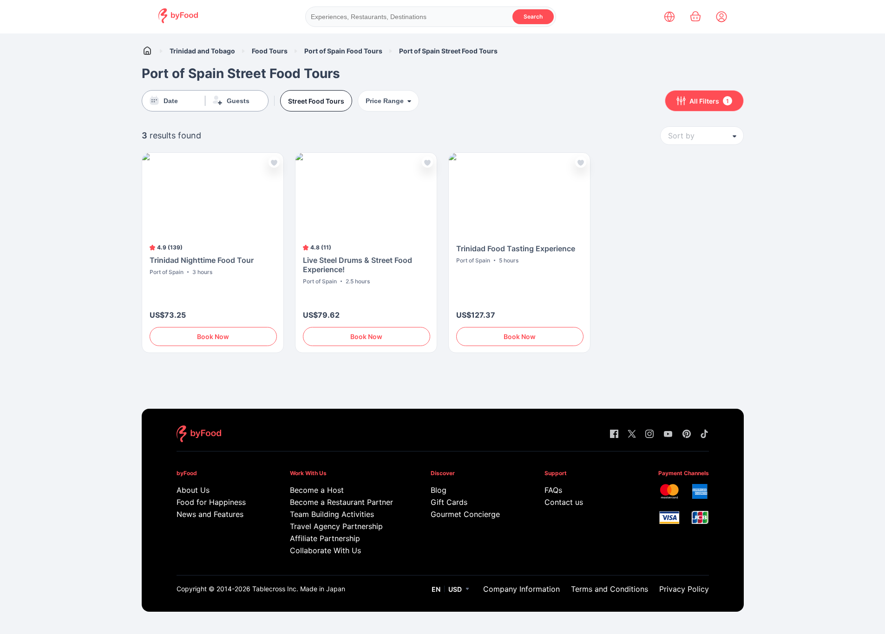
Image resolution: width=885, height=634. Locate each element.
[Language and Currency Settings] (669, 16)
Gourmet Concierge (465, 514)
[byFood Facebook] (614, 434)
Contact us (563, 502)
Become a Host (317, 490)
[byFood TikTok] (704, 434)
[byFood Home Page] (178, 21)
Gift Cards (449, 502)
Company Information (521, 589)
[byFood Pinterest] (686, 434)
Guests (238, 101)
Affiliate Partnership (325, 538)
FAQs (553, 490)
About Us (193, 490)
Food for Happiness (211, 502)
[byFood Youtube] (668, 434)
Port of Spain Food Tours (343, 51)
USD (455, 589)
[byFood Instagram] (649, 434)
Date (171, 101)
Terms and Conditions (609, 589)
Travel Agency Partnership (336, 526)
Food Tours (270, 51)
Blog (438, 490)
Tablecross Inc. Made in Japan (298, 589)
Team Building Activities (332, 514)
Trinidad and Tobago (202, 51)
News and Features (210, 514)
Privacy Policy (684, 589)
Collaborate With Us (325, 550)
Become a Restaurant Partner (341, 502)
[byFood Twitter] (631, 434)
